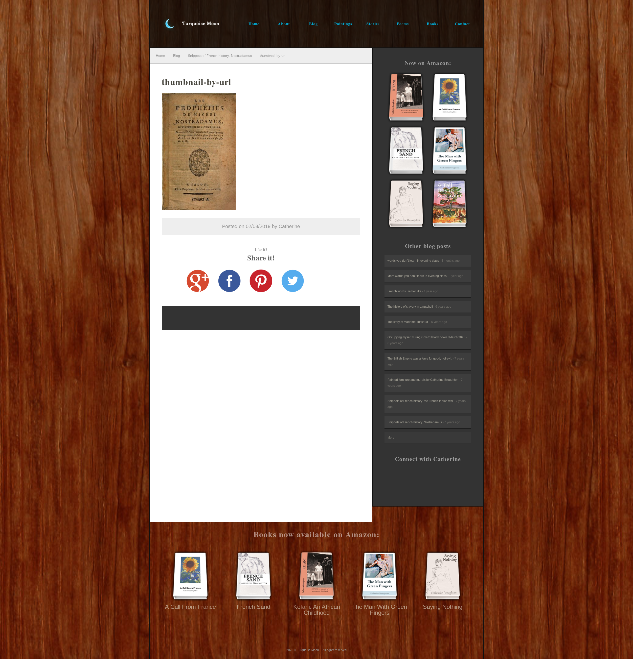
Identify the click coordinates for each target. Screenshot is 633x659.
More (390, 437)
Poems (403, 23)
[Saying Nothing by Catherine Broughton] (406, 204)
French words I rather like (412, 291)
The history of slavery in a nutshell (419, 306)
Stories (373, 23)
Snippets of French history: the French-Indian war (426, 404)
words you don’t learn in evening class (423, 260)
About (284, 23)
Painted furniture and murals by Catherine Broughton (425, 382)
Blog (313, 23)
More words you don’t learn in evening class (425, 276)
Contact (462, 23)
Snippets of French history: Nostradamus (423, 422)
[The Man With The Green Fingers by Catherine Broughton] (449, 151)
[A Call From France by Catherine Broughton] (406, 98)
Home (254, 23)
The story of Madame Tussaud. (417, 322)
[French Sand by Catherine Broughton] (406, 151)
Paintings (343, 23)
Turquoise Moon (187, 24)
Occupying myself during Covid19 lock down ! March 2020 (427, 340)
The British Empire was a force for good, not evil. (425, 361)
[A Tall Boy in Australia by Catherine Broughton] (449, 204)
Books (432, 23)
